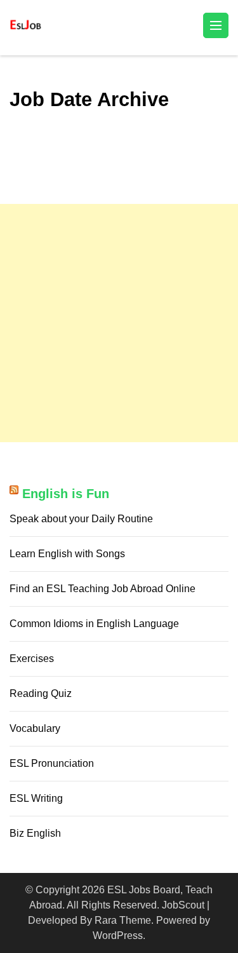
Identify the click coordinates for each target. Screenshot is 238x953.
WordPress (118, 935)
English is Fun (65, 494)
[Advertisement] (119, 323)
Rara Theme (123, 920)
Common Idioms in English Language (94, 623)
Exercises (32, 658)
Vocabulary (35, 728)
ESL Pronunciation (52, 763)
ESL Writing (36, 798)
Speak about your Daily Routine (81, 518)
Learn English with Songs (67, 553)
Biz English (35, 833)
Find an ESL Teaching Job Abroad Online (102, 588)
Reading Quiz (41, 693)
